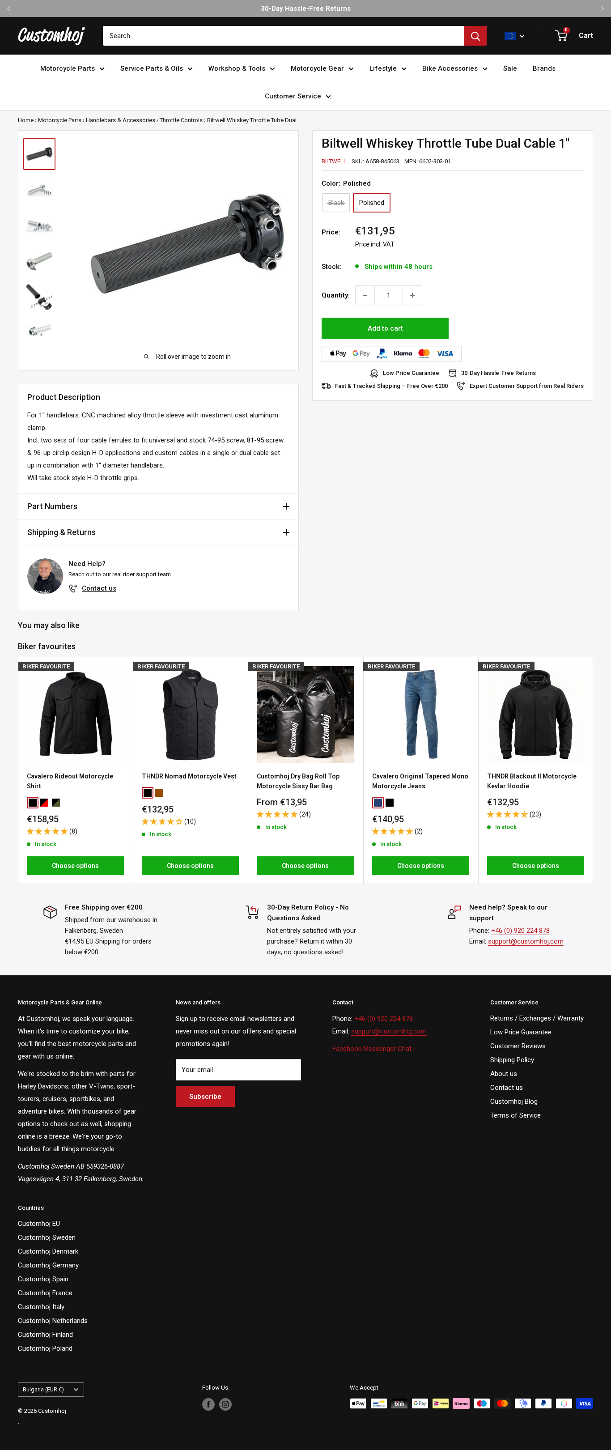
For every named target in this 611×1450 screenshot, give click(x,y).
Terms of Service (515, 1115)
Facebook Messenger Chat (372, 1049)
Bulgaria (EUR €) (43, 1389)
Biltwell (334, 161)
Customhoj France (45, 1293)
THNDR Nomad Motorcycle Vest (189, 776)
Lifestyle (383, 68)
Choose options (75, 865)
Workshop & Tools (236, 68)
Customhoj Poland (45, 1348)
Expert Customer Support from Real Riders (527, 386)
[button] (48, 831)
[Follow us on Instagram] (225, 1404)
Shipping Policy (512, 1060)
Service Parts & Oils (151, 68)
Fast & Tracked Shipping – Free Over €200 (391, 386)
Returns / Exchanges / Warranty (537, 1018)
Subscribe (205, 1097)
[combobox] (283, 36)
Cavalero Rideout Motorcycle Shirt (70, 781)
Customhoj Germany (48, 1265)
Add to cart (385, 328)
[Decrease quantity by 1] (365, 295)
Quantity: (336, 295)
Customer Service (293, 96)
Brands (544, 68)
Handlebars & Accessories (120, 120)
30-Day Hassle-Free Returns (498, 373)
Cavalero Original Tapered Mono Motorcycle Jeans (420, 781)
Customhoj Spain (43, 1279)
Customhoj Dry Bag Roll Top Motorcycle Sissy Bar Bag (298, 781)
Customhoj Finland (45, 1335)
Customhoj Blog (514, 1101)
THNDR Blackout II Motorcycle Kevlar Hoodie (532, 781)
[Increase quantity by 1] (412, 295)
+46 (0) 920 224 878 (520, 931)
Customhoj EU (39, 1224)
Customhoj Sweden (47, 1237)
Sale (510, 68)
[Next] (593, 770)
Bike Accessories (450, 68)
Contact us (99, 588)
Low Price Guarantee (411, 373)
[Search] (475, 36)
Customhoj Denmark (48, 1251)
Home (26, 120)
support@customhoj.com (526, 941)
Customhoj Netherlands (53, 1321)
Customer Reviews (518, 1046)
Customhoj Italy (41, 1307)
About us (503, 1074)
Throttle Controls (181, 120)
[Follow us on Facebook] (208, 1404)
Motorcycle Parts (67, 68)
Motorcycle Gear (317, 68)
